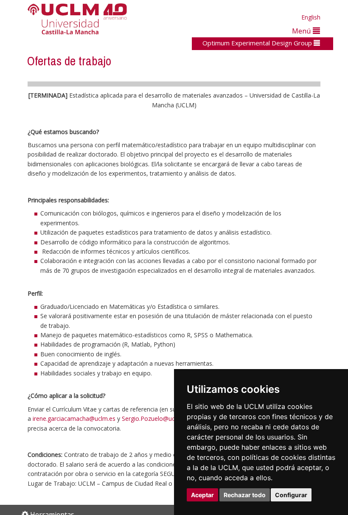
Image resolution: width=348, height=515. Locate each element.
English (310, 17)
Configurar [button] (291, 494)
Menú (302, 31)
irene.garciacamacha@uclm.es (74, 418)
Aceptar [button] (202, 494)
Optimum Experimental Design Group (258, 43)
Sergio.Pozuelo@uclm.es (155, 418)
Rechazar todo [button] (245, 494)
